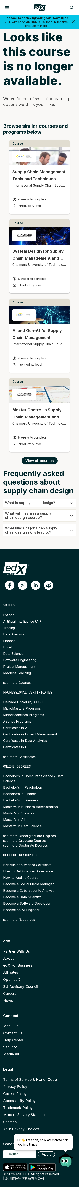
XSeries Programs (17, 721)
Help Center (13, 1040)
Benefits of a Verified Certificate (27, 865)
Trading (9, 628)
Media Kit (11, 1054)
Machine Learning (17, 673)
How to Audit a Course (20, 878)
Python (8, 615)
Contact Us (12, 1033)
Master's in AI (14, 820)
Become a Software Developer (27, 903)
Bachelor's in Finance (20, 794)
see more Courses (17, 683)
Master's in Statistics (19, 813)
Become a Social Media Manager (28, 884)
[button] (10, 585)
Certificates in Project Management (30, 734)
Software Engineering (19, 660)
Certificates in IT (15, 747)
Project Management (19, 667)
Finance (9, 641)
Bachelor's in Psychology (23, 787)
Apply (46, 1154)
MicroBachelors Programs (23, 715)
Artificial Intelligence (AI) (22, 621)
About (8, 958)
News (8, 1000)
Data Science (13, 654)
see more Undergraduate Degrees (29, 836)
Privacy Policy (15, 1086)
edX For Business (17, 965)
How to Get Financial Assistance (28, 871)
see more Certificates (19, 757)
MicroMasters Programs (22, 708)
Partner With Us (16, 951)
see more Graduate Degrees (25, 841)
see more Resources (19, 919)
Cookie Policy (15, 1094)
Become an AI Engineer (21, 910)
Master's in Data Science (22, 826)
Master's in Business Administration (30, 807)
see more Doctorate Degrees (25, 845)
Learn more (39, 25)
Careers (9, 993)
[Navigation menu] (7, 7)
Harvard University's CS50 (23, 702)
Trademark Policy (18, 1108)
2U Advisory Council (20, 986)
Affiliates (10, 972)
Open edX (11, 979)
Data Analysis (13, 634)
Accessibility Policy (19, 1101)
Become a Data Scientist (22, 897)
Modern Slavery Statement (25, 1115)
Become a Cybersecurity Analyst (28, 890)
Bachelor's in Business (20, 800)
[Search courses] (72, 8)
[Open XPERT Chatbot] (66, 1159)
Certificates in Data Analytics (25, 741)
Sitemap (10, 1122)
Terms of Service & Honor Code (30, 1079)
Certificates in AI (15, 728)
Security (10, 1047)
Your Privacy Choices (21, 1129)
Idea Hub (11, 1026)
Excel (7, 647)
